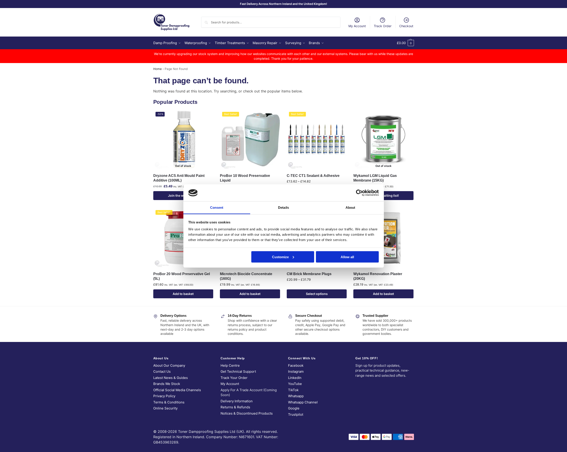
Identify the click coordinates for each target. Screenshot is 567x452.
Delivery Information (237, 401)
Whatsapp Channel (303, 402)
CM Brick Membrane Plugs (309, 274)
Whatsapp (296, 396)
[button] (405, 43)
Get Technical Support (238, 371)
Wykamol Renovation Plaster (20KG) (377, 276)
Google (293, 408)
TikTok (293, 390)
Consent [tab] (216, 207)
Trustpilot (295, 414)
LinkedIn (294, 378)
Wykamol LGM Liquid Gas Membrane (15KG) (375, 178)
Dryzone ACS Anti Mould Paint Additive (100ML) (179, 178)
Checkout (406, 26)
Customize (280, 257)
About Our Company (169, 365)
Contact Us (162, 371)
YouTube (295, 384)
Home (157, 69)
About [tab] (350, 207)
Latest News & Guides (170, 378)
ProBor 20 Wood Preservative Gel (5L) (181, 276)
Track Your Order (234, 378)
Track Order (382, 26)
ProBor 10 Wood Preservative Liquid (245, 178)
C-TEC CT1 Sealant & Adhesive (313, 176)
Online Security (165, 408)
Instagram (296, 371)
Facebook (295, 365)
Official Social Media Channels (177, 390)
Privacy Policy (164, 396)
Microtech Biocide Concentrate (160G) (246, 276)
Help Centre (230, 365)
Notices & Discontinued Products (247, 413)
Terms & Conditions (168, 402)
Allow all (347, 257)
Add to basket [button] (183, 294)
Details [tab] (283, 207)
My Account (357, 26)
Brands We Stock (166, 384)
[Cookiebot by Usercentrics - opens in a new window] (359, 192)
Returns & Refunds (235, 407)
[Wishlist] (206, 116)
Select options (317, 294)
